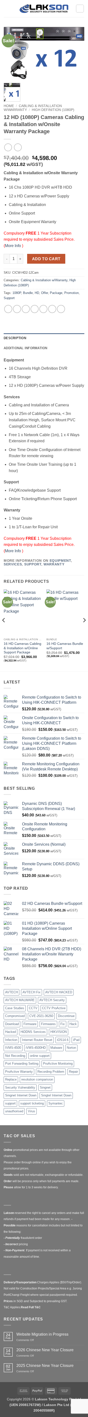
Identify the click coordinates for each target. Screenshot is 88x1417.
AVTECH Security (52, 1000)
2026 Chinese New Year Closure (45, 1350)
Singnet (45, 1087)
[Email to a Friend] (35, 309)
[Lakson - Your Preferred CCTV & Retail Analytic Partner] (44, 8)
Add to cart (46, 259)
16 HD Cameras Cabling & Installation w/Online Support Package (22, 648)
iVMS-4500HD (36, 1047)
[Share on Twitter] (26, 309)
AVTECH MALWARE (20, 1000)
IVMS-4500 (13, 1047)
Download (12, 1024)
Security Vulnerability (20, 1087)
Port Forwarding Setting (21, 1063)
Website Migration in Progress (42, 1334)
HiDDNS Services (33, 1032)
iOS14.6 (62, 1040)
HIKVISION (58, 1032)
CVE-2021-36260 (41, 1016)
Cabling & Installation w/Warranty (44, 280)
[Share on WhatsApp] (8, 309)
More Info (13, 246)
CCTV (33, 1008)
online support (40, 1056)
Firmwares (48, 1024)
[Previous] (4, 630)
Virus (31, 1111)
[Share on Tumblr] (61, 309)
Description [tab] (15, 338)
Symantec (55, 1103)
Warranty (54, 564)
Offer (44, 293)
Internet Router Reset (37, 1040)
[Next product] (8, 147)
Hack (73, 1024)
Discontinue (66, 1016)
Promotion (71, 293)
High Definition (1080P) (53, 110)
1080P (16, 293)
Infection (11, 1040)
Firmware (29, 1024)
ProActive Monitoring (58, 1063)
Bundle (28, 293)
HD (37, 293)
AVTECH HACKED (58, 992)
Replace (11, 1079)
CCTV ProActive (54, 1008)
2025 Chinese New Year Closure (45, 1365)
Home (9, 106)
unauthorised (14, 1111)
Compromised (15, 1016)
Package (56, 293)
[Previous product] (18, 147)
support (10, 1103)
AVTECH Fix (31, 992)
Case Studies (14, 1008)
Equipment (60, 560)
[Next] (84, 630)
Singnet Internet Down (20, 1095)
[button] (7, 8)
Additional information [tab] (25, 348)
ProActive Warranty (19, 1071)
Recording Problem (50, 1071)
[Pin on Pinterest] (43, 309)
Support (9, 298)
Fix (62, 1024)
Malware (56, 1047)
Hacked (10, 1032)
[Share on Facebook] (17, 309)
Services (13, 564)
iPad (76, 1040)
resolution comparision (37, 1079)
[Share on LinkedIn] (52, 309)
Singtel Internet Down (56, 1095)
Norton (71, 1047)
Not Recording (15, 1056)
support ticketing (32, 1103)
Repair (73, 1071)
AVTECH (11, 992)
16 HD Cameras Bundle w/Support (64, 646)
